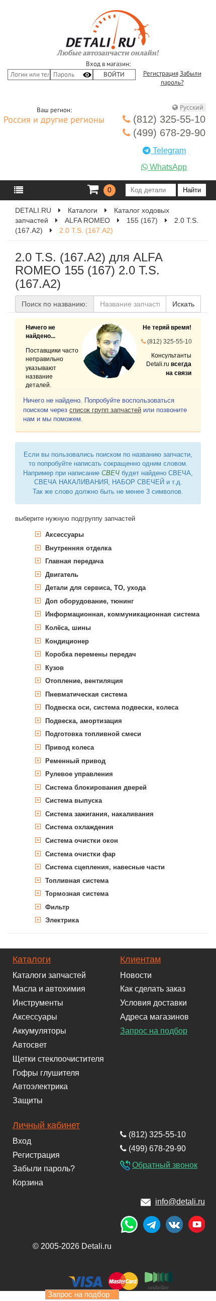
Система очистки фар (79, 854)
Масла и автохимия (49, 989)
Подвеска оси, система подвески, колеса (110, 707)
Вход (22, 1141)
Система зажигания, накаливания (98, 814)
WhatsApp (167, 167)
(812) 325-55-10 (167, 119)
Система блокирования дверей (95, 787)
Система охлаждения (78, 827)
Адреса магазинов (154, 1017)
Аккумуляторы (39, 1031)
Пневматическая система (85, 694)
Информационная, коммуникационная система (121, 614)
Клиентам (140, 959)
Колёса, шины (67, 627)
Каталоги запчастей (49, 975)
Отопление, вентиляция (83, 681)
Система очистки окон (80, 840)
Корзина (28, 1182)
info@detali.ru (180, 1201)
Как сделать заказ (152, 989)
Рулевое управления (78, 774)
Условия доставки (153, 1003)
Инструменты (38, 1003)
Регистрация (160, 74)
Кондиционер (66, 641)
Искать (183, 304)
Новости (136, 975)
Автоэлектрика (40, 1086)
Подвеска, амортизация (82, 721)
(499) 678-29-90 (167, 132)
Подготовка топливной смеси (92, 734)
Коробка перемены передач (89, 654)
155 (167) (142, 220)
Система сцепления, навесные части (104, 867)
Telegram (168, 150)
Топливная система (76, 880)
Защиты (28, 1100)
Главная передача (73, 561)
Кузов (53, 668)
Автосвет (30, 1045)
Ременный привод (74, 761)
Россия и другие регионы (54, 120)
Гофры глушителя (46, 1073)
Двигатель (60, 574)
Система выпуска (72, 800)
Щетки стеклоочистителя (58, 1059)
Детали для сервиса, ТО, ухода (94, 587)
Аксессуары (63, 534)
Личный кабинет (46, 1125)
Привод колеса (68, 747)
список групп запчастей (105, 410)
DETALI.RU (33, 210)
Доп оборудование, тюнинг (88, 601)
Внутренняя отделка (77, 548)
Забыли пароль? (44, 1168)
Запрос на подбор (153, 1031)
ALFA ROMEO (87, 220)
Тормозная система (76, 893)
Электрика (61, 920)
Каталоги (82, 210)
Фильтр (56, 907)
